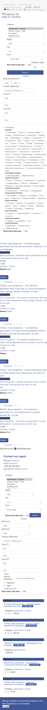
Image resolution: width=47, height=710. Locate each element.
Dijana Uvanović (11, 463)
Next (26, 449)
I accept (5, 706)
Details (26, 76)
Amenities (9, 127)
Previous (8, 449)
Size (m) (5, 544)
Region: (9, 39)
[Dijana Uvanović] (23, 460)
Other (6, 574)
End (29, 449)
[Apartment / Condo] (25, 28)
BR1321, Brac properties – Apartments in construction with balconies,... (20, 664)
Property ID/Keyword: (11, 86)
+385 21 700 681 (9, 4)
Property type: (38, 62)
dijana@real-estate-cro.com (16, 469)
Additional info (11, 228)
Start (2, 449)
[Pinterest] (5, 2)
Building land (19, 650)
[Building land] (25, 36)
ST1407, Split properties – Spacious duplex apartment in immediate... (21, 625)
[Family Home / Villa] (25, 31)
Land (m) (5, 559)
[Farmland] (25, 33)
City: (8, 47)
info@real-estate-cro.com (12, 7)
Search (25, 72)
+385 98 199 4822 (25, 4)
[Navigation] (44, 16)
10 (23, 449)
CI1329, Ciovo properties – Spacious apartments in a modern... (19, 683)
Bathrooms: (7, 79)
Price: (9, 55)
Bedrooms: (16, 79)
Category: (10, 24)
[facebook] (2, 2)
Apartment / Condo (22, 611)
